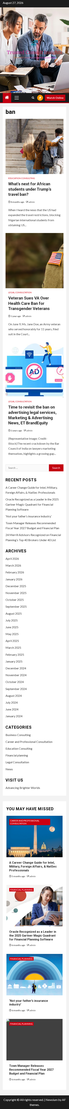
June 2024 (12, 709)
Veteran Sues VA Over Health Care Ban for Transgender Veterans (29, 303)
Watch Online (55, 97)
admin (32, 202)
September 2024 (16, 689)
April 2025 (12, 640)
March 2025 (13, 647)
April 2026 (12, 558)
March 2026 (13, 565)
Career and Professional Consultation (29, 741)
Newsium (52, 1099)
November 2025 (16, 593)
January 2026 (14, 579)
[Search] (33, 97)
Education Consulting (21, 178)
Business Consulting (18, 735)
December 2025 (16, 586)
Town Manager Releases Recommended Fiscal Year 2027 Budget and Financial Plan (31, 1069)
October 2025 (15, 599)
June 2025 (12, 627)
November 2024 (16, 675)
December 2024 (16, 668)
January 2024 (14, 716)
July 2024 (12, 702)
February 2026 (15, 572)
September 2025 (16, 606)
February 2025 (15, 654)
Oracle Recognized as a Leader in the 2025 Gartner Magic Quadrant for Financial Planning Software (32, 504)
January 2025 (14, 661)
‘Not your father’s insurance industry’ (29, 516)
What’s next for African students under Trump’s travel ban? (29, 189)
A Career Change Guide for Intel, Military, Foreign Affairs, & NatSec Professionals (33, 866)
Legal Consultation (20, 292)
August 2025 (14, 613)
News (9, 769)
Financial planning (17, 755)
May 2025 (12, 634)
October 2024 (15, 682)
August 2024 (14, 695)
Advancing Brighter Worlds (23, 787)
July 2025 (12, 620)
